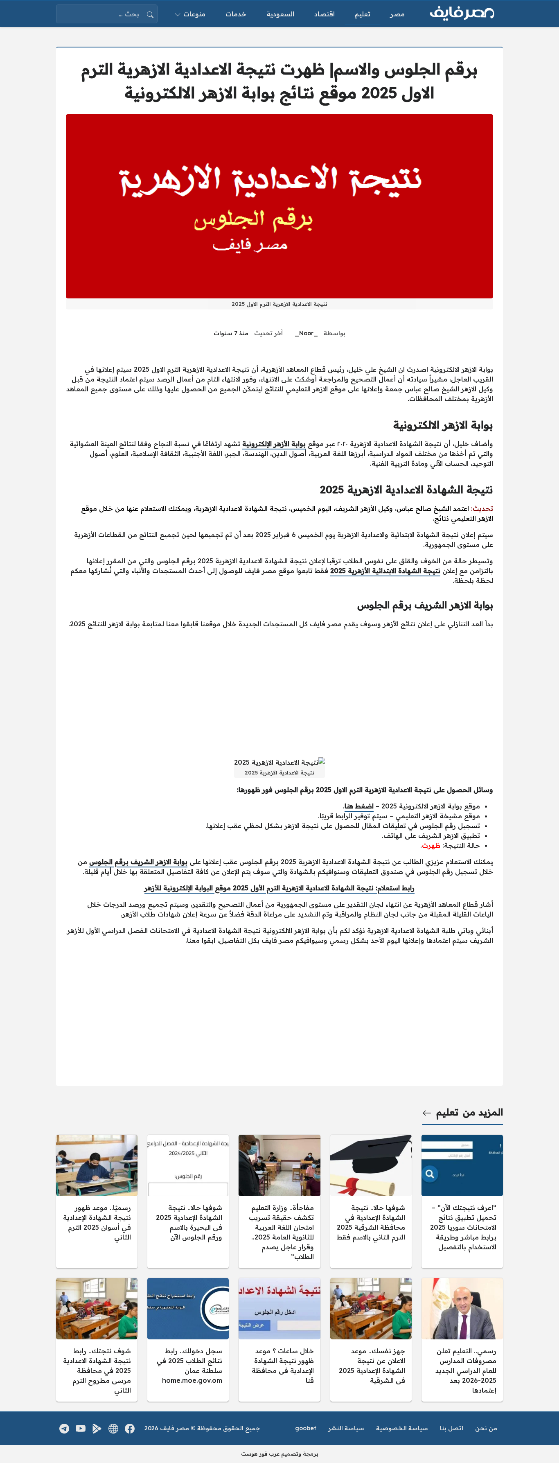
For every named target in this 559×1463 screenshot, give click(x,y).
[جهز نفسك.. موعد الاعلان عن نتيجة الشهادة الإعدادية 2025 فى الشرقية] (371, 1340)
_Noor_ (306, 333)
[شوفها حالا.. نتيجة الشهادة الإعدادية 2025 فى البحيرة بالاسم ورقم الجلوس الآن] (188, 1201)
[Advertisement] (279, 692)
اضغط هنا (359, 806)
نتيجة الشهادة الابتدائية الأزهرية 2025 (385, 571)
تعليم (447, 1112)
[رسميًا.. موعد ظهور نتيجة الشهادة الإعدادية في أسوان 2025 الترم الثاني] (96, 1201)
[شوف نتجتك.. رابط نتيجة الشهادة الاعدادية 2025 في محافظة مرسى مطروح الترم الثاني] (96, 1340)
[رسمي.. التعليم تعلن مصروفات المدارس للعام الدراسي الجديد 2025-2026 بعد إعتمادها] (462, 1340)
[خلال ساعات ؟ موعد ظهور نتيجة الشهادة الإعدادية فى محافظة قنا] (279, 1340)
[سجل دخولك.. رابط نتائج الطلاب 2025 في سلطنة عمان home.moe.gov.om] (188, 1340)
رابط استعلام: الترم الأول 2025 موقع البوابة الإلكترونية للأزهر (279, 888)
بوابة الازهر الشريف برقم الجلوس (138, 862)
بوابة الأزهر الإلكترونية (274, 444)
